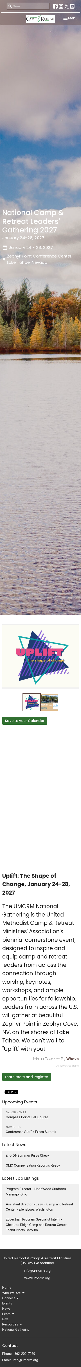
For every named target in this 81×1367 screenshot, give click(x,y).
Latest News (14, 1144)
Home (6, 1288)
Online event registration (67, 1066)
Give (5, 1319)
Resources (10, 1324)
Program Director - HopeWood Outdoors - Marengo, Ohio (37, 1191)
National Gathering (15, 1330)
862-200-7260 (24, 1354)
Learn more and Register (26, 1077)
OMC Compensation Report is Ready (33, 1165)
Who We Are (11, 1293)
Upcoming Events (19, 1102)
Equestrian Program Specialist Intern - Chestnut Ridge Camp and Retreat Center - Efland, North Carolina (37, 1224)
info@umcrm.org (25, 1360)
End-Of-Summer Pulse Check (27, 1155)
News (6, 1309)
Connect (8, 1298)
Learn (6, 1314)
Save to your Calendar (25, 720)
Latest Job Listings (20, 1178)
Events (7, 1303)
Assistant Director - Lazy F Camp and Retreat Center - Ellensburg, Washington (39, 1207)
